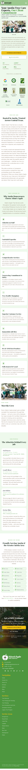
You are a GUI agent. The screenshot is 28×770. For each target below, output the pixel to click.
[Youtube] (23, 671)
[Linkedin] (14, 671)
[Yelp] (20, 671)
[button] (12, 34)
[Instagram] (11, 671)
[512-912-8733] (2, 662)
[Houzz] (8, 671)
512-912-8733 (7, 662)
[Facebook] (5, 671)
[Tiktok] (17, 671)
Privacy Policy (16, 766)
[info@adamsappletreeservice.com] (2, 664)
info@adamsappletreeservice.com (11, 664)
